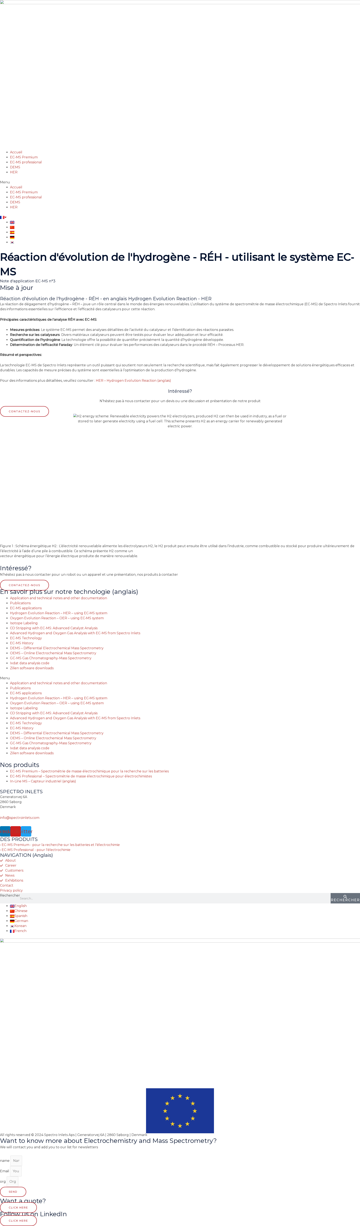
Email (5, 1171)
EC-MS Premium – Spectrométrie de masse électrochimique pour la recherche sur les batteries (89, 771)
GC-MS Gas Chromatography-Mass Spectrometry (50, 658)
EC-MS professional (26, 162)
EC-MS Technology (26, 638)
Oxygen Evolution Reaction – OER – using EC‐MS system (57, 618)
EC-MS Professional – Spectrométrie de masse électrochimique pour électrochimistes (81, 776)
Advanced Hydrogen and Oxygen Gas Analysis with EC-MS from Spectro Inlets (75, 633)
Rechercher (10, 895)
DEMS (15, 167)
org (3, 1181)
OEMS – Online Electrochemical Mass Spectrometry (53, 653)
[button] (180, 182)
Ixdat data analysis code (29, 663)
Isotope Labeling (24, 623)
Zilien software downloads (32, 668)
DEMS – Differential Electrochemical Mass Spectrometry (57, 648)
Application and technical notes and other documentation (58, 598)
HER (14, 172)
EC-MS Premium (24, 157)
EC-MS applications (26, 608)
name (5, 1161)
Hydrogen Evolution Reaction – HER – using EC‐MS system (58, 613)
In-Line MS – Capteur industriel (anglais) (43, 781)
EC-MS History (22, 643)
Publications (20, 603)
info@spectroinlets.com (19, 818)
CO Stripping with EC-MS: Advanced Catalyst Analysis (54, 628)
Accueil (16, 152)
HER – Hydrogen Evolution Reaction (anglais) (133, 381)
